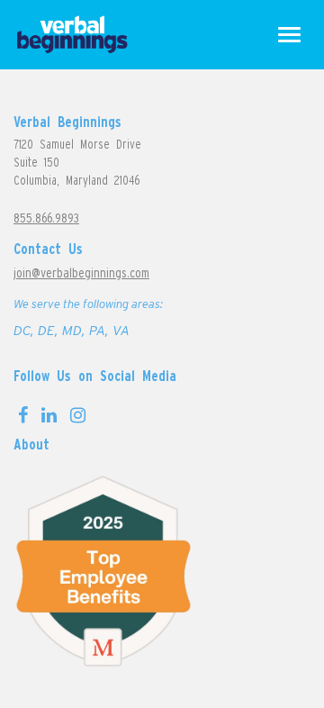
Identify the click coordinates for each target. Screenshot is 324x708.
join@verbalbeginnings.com (81, 272)
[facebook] (23, 415)
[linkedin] (49, 415)
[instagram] (78, 415)
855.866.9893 (46, 217)
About (32, 444)
